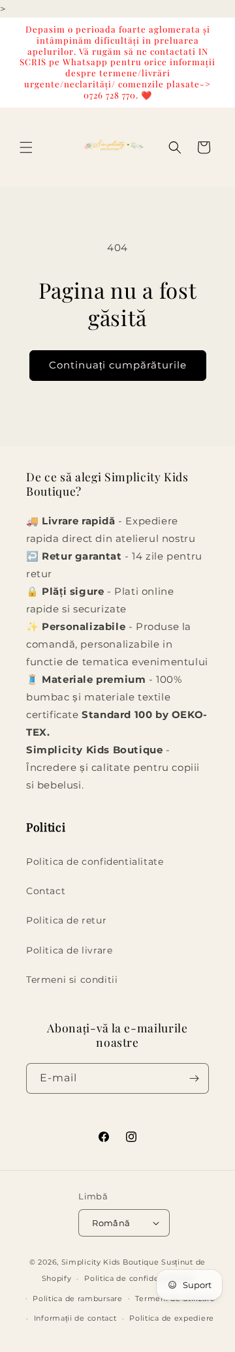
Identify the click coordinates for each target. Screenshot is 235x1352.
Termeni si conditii (72, 979)
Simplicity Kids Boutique (110, 1262)
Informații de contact (75, 1318)
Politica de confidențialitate (138, 1278)
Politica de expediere (171, 1318)
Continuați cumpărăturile (118, 365)
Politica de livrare (69, 950)
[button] (26, 147)
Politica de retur (66, 920)
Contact (45, 891)
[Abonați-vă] (194, 1078)
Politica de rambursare (77, 1298)
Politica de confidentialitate (94, 861)
